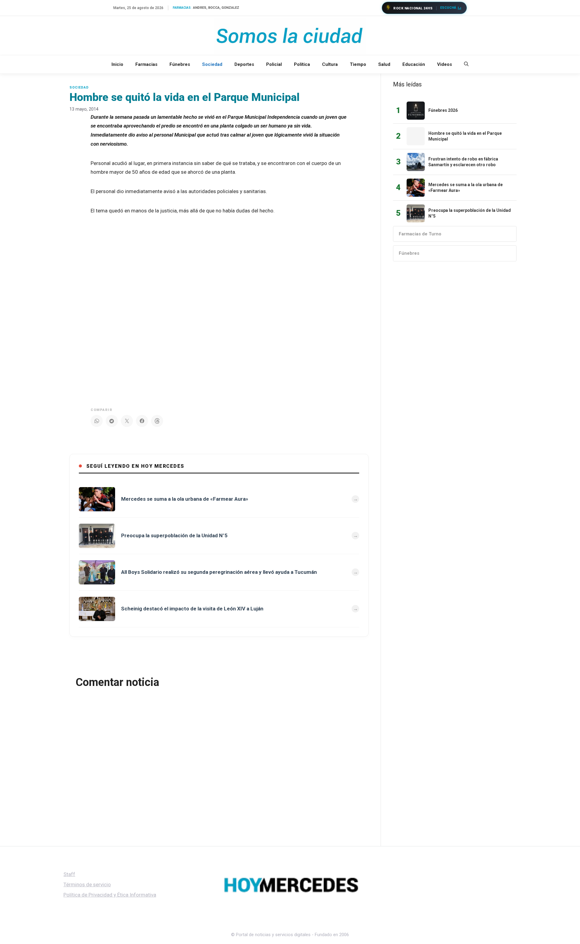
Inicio (117, 64)
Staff (69, 874)
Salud (384, 64)
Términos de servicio (87, 884)
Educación (413, 64)
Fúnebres (179, 64)
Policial (274, 64)
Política (302, 64)
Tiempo (358, 64)
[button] (466, 64)
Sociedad (212, 64)
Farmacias (146, 64)
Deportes (244, 64)
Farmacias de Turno (420, 234)
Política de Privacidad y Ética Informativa (109, 895)
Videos (444, 64)
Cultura (330, 64)
